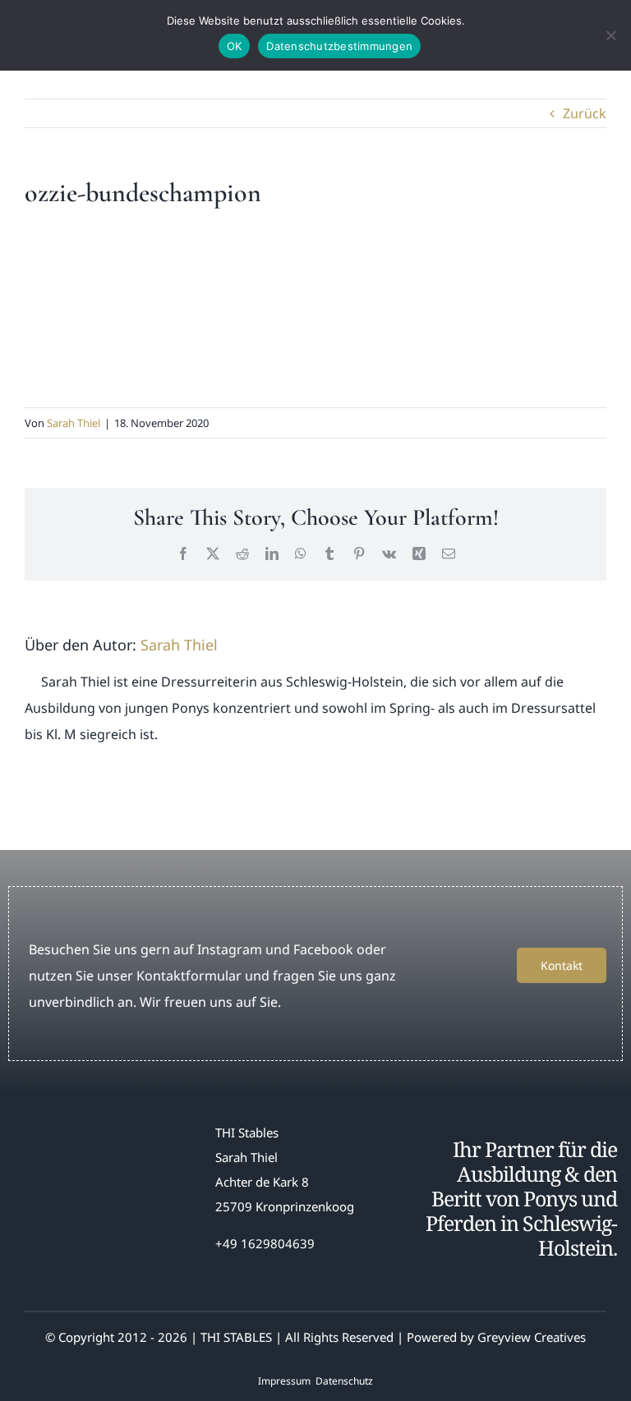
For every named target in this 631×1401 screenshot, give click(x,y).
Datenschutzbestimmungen (339, 46)
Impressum (284, 1381)
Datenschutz (344, 1381)
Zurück (584, 113)
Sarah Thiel (73, 423)
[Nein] (610, 35)
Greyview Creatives (531, 1337)
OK (234, 46)
